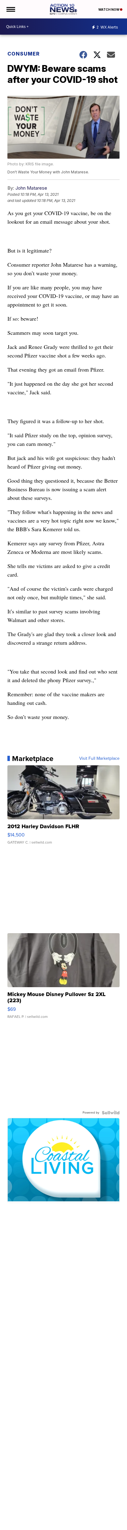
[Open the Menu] (10, 9)
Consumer (23, 54)
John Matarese (31, 188)
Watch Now (109, 9)
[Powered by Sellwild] (111, 1113)
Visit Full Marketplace (99, 758)
